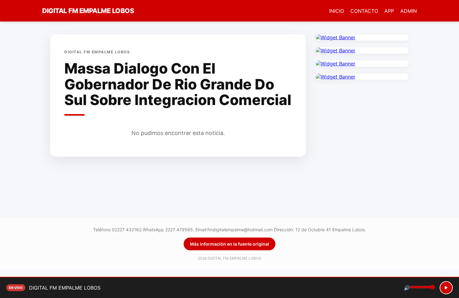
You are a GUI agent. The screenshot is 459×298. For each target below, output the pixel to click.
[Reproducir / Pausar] (446, 287)
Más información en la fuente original (229, 244)
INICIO (336, 11)
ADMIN (408, 11)
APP (389, 11)
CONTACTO (364, 11)
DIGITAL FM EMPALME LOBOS (88, 11)
